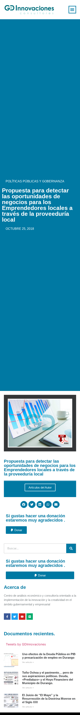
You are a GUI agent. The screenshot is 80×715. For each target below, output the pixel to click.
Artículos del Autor (40, 487)
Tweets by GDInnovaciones (26, 644)
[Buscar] (71, 548)
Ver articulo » (28, 662)
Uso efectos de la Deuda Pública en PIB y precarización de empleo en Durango (49, 655)
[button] (72, 9)
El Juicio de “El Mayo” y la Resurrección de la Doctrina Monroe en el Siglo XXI (48, 698)
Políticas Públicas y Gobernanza (35, 181)
